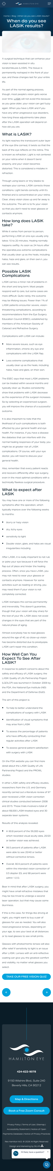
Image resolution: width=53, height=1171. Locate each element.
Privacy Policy (13, 1124)
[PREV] (46, 992)
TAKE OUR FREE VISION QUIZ (26, 976)
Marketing (26, 1146)
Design (12, 1146)
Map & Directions (26, 1099)
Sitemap (41, 1124)
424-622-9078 (26, 1071)
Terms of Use (28, 1124)
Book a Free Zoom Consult (27, 1110)
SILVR (37, 1146)
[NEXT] (6, 992)
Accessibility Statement (18, 1129)
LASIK (17, 99)
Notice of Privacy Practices (37, 1134)
